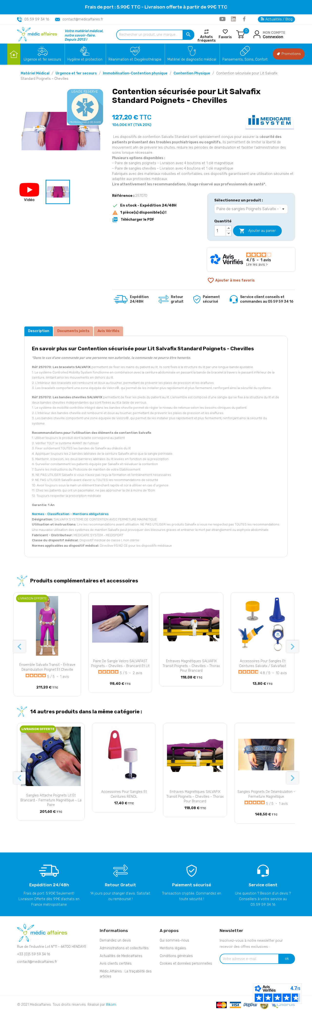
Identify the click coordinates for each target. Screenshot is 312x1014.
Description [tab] (38, 331)
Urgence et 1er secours (42, 59)
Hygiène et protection (84, 59)
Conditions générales (176, 956)
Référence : (123, 195)
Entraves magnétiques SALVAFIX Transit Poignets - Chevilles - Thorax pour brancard (191, 666)
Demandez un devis (115, 940)
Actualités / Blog (278, 19)
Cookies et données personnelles (186, 963)
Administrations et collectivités (124, 948)
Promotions (291, 54)
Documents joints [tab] (73, 331)
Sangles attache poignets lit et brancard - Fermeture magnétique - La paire (50, 800)
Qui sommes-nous (174, 940)
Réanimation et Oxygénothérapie (134, 59)
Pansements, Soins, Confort (245, 59)
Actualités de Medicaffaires (121, 956)
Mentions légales (173, 948)
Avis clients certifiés (116, 963)
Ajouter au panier (257, 231)
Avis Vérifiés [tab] (108, 331)
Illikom (111, 1005)
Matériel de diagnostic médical (191, 59)
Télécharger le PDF (133, 220)
